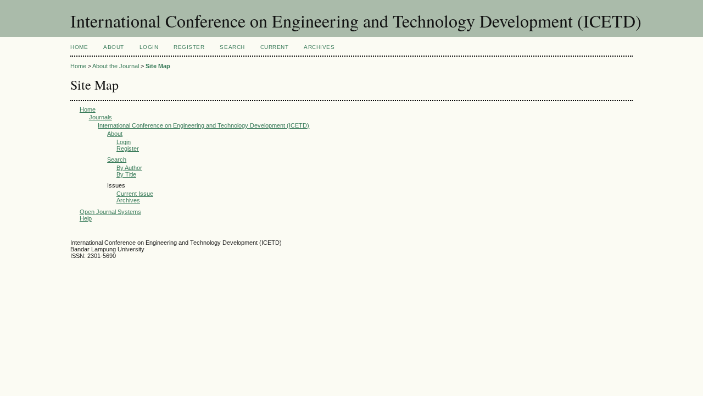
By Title (126, 174)
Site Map (158, 66)
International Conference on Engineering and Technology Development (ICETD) (203, 125)
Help (86, 218)
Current (274, 47)
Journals (100, 117)
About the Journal (115, 66)
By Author (129, 167)
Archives (319, 47)
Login (149, 47)
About (113, 47)
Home (79, 47)
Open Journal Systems (110, 211)
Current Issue (134, 193)
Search (232, 47)
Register (189, 47)
